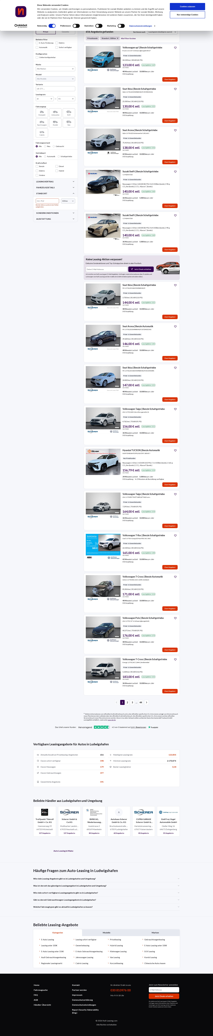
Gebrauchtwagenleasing (154, 939)
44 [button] (140, 702)
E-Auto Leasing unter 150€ (52, 951)
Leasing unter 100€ (49, 945)
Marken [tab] (155, 932)
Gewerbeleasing (82, 945)
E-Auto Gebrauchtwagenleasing (89, 951)
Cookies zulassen (187, 6)
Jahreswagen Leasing (84, 957)
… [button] (136, 702)
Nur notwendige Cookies (187, 15)
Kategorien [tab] (58, 932)
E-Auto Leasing (47, 939)
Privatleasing (115, 939)
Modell (39, 74)
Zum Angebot (170, 79)
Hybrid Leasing (116, 945)
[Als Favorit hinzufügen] (175, 48)
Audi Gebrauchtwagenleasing (53, 957)
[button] (146, 702)
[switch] (76, 26)
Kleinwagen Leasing (118, 951)
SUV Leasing (149, 951)
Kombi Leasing (150, 957)
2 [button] (127, 702)
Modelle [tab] (106, 932)
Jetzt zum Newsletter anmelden (163, 985)
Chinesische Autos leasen (154, 963)
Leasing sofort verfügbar (86, 939)
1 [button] (122, 702)
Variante (39, 84)
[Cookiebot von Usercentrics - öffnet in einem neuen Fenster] (21, 26)
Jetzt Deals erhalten (142, 269)
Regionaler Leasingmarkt (51, 963)
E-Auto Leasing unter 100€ (155, 945)
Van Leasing (115, 957)
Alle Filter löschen (128, 38)
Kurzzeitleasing (116, 963)
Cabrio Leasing (82, 963)
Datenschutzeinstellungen (140, 26)
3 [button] (132, 702)
